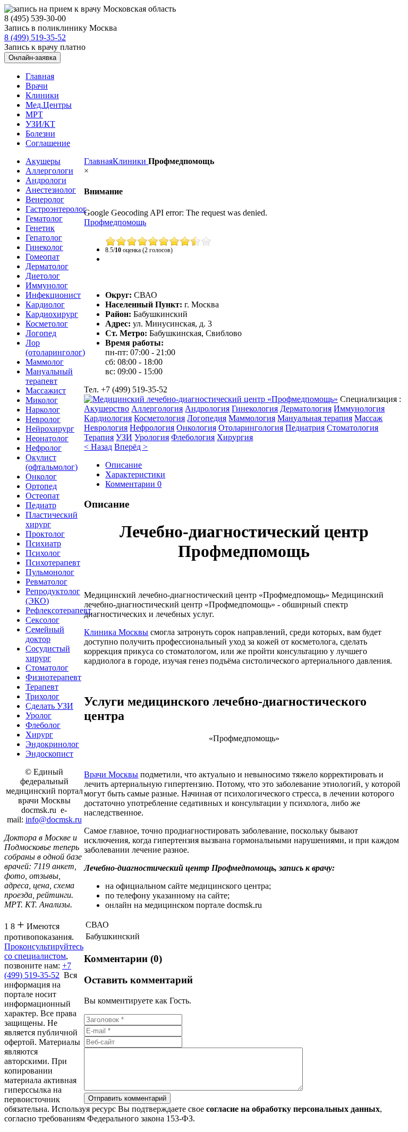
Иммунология (359, 408)
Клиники (130, 161)
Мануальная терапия (314, 418)
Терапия (99, 437)
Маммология (251, 418)
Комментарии (133, 483)
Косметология (159, 418)
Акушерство (106, 408)
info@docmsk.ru (54, 819)
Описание (123, 464)
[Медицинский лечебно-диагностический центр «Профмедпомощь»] (211, 399)
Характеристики (135, 474)
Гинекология (255, 408)
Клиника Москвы (116, 632)
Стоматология (352, 427)
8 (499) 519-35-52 (35, 37)
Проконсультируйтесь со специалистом (43, 951)
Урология (151, 437)
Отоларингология (250, 427)
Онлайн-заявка (32, 58)
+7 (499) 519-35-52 (37, 970)
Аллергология (157, 408)
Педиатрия (305, 427)
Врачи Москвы (111, 774)
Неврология (106, 427)
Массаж (368, 418)
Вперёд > (131, 446)
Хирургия (235, 437)
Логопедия (206, 418)
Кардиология (108, 418)
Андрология (207, 408)
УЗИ (124, 437)
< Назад (98, 446)
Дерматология (306, 408)
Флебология (193, 437)
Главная (98, 161)
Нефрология (152, 427)
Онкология (196, 427)
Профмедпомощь (115, 222)
